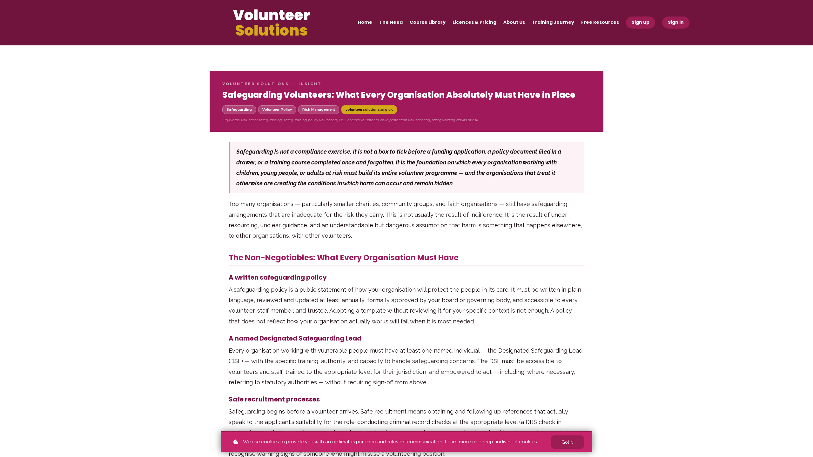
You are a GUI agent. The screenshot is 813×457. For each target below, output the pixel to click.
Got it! (567, 442)
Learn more (458, 442)
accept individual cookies (508, 442)
